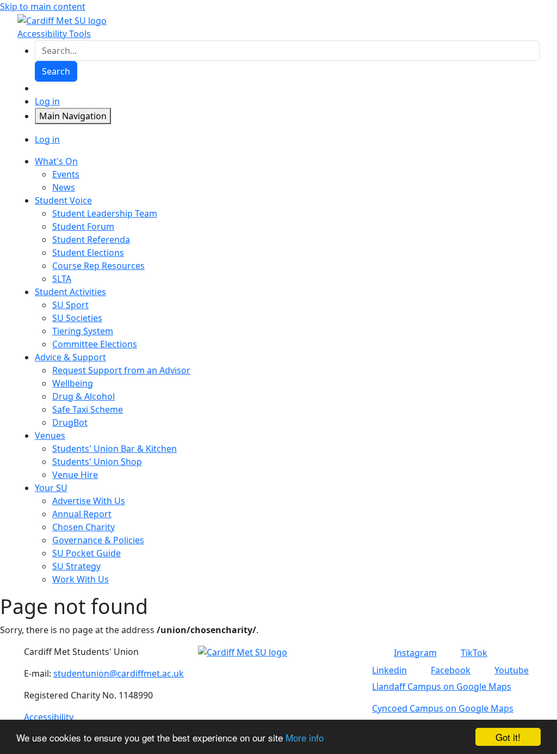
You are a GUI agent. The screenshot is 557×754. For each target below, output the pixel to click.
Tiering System (82, 331)
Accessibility (48, 717)
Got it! (508, 737)
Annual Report (82, 514)
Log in (47, 101)
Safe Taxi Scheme (87, 409)
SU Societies (77, 318)
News (63, 187)
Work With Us (80, 579)
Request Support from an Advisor (121, 370)
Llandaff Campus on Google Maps (441, 686)
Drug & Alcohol (83, 396)
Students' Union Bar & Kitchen (114, 449)
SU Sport (70, 305)
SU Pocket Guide (86, 553)
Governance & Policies (98, 540)
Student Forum (83, 226)
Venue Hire (75, 475)
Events (65, 174)
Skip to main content (42, 7)
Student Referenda (91, 240)
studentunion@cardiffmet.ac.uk (118, 673)
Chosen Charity (83, 527)
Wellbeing (72, 383)
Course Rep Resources (98, 266)
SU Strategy (76, 566)
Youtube (511, 670)
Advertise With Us (88, 501)
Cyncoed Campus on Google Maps (442, 708)
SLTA (61, 279)
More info (305, 737)
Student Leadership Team (104, 213)
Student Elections (88, 253)
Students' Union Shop (97, 462)
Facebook (451, 670)
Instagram (415, 653)
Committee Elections (94, 344)
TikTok (474, 653)
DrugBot (70, 422)
